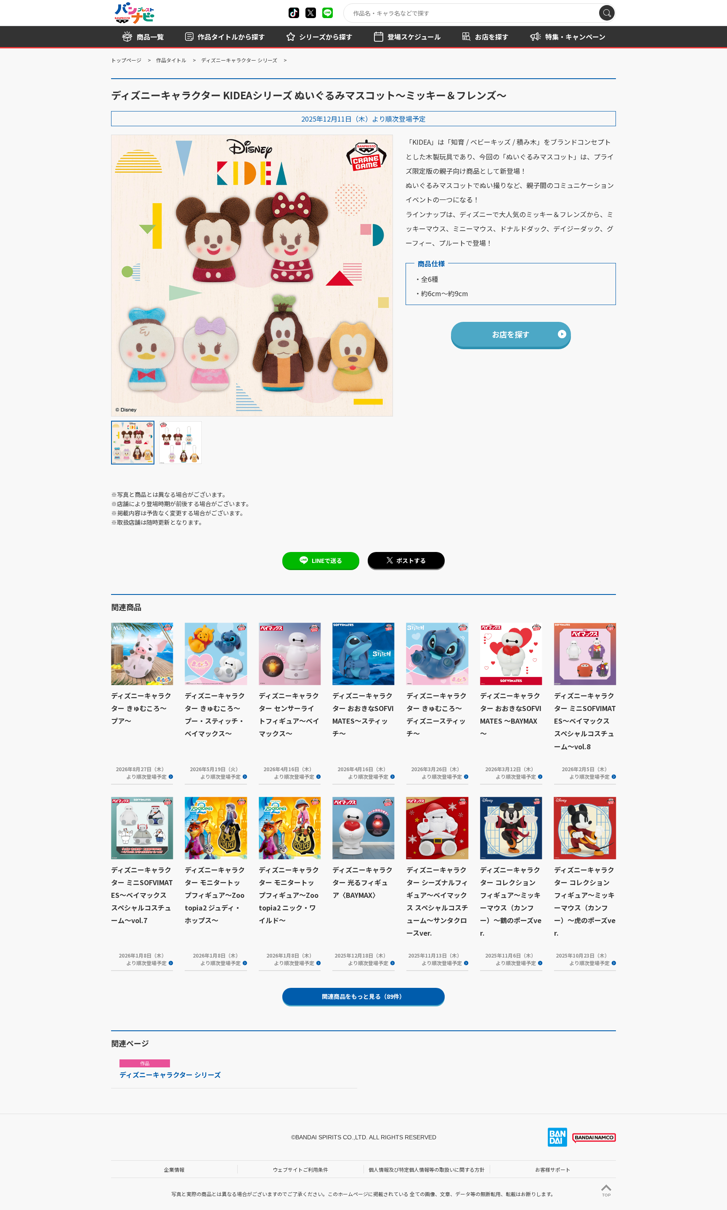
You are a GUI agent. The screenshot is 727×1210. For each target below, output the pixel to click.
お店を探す (511, 334)
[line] (327, 12)
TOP (606, 1195)
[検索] (607, 13)
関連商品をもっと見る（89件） (363, 996)
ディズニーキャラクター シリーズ (239, 60)
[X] (294, 12)
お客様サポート (552, 1169)
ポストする (411, 560)
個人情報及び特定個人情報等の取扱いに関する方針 (427, 1169)
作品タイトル (171, 60)
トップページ (126, 60)
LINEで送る (327, 560)
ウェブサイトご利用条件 (300, 1169)
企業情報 (174, 1169)
